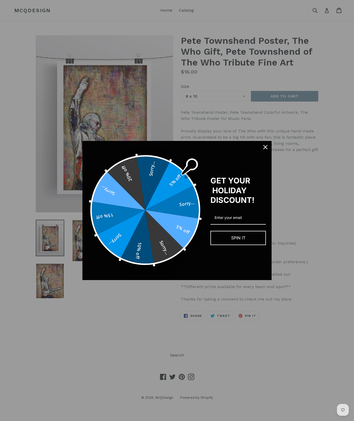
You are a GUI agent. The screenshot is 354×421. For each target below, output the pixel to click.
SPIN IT (238, 237)
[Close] (265, 147)
